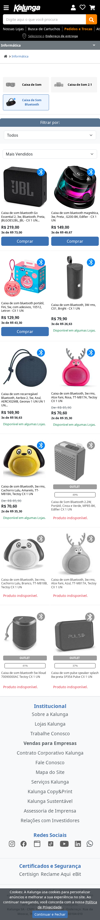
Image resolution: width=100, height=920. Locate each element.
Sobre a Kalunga (50, 714)
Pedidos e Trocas (78, 29)
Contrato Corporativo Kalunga (50, 753)
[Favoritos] (82, 7)
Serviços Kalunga (50, 781)
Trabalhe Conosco (50, 733)
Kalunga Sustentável (50, 801)
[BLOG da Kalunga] (78, 843)
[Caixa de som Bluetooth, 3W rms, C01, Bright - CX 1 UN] (75, 277)
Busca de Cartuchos (44, 29)
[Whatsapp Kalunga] (90, 843)
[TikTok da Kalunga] (51, 843)
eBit (77, 874)
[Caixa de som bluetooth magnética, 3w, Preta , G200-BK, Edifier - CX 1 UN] (75, 187)
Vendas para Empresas (50, 743)
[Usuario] (73, 7)
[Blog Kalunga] (37, 843)
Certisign (29, 874)
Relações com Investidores (50, 820)
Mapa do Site (50, 772)
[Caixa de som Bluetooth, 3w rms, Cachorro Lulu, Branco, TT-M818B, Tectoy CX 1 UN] (25, 554)
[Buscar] (91, 19)
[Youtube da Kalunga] (64, 843)
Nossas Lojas (13, 29)
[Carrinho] (92, 7)
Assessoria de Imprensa (50, 810)
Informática (20, 56)
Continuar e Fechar (50, 914)
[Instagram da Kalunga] (12, 843)
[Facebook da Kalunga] (24, 843)
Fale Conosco (50, 762)
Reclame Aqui (56, 874)
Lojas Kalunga (50, 724)
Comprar (25, 241)
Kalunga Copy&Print (50, 791)
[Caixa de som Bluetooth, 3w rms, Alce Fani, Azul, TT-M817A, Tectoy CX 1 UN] (75, 554)
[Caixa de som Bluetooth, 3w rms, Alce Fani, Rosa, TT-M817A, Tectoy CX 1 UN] (75, 368)
